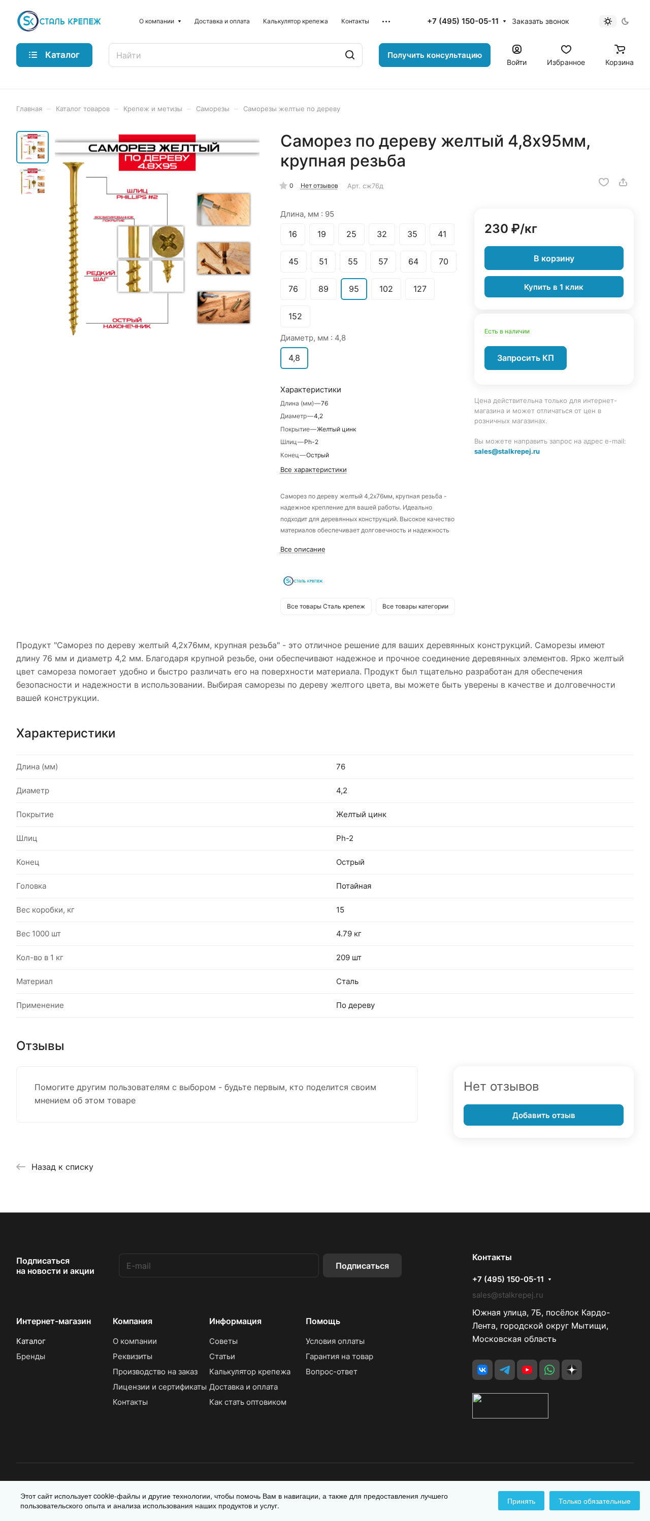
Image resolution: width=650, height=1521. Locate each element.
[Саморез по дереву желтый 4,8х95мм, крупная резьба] (157, 237)
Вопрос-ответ (332, 1371)
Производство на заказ (155, 1371)
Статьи (222, 1356)
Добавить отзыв (543, 1115)
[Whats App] (549, 1370)
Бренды (30, 1356)
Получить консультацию (434, 55)
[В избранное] (604, 182)
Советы (223, 1341)
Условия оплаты (335, 1341)
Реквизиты (132, 1356)
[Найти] (350, 55)
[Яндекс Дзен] (572, 1370)
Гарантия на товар (339, 1356)
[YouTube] (527, 1370)
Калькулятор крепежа (249, 1371)
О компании (135, 1341)
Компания (132, 1321)
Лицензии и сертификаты (160, 1387)
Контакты (130, 1402)
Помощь (323, 1321)
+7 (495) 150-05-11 (463, 21)
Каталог (31, 1341)
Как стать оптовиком (247, 1402)
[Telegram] (505, 1370)
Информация (235, 1321)
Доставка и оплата (243, 1387)
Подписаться (362, 1266)
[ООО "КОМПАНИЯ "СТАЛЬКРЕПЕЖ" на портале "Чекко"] (510, 1415)
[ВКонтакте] (482, 1370)
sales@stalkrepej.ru (507, 451)
